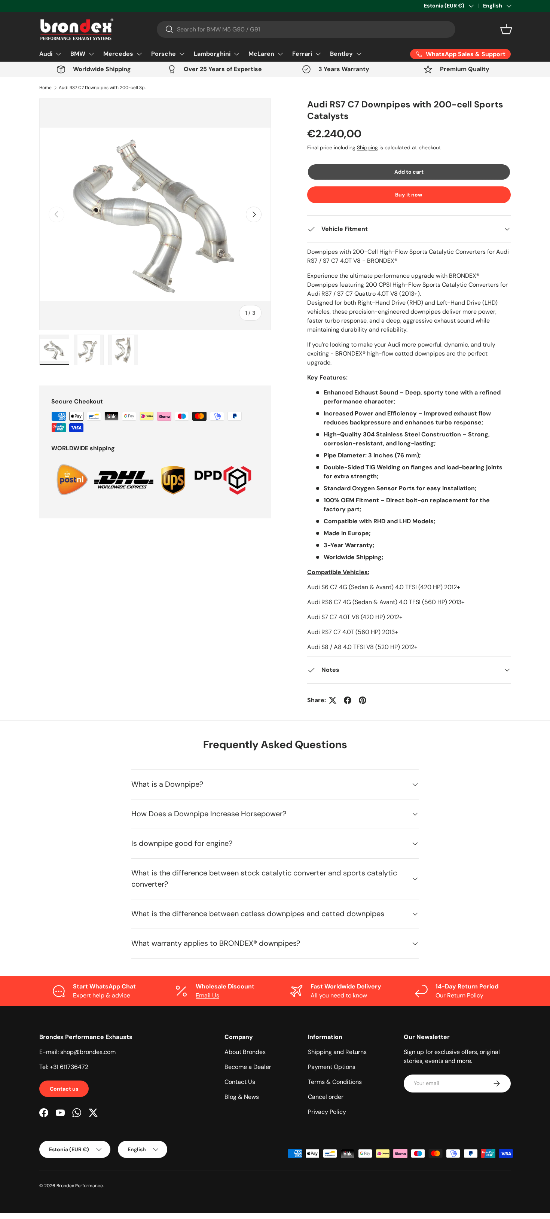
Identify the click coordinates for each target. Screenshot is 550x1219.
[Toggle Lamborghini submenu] (236, 53)
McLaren (261, 54)
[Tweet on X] (332, 700)
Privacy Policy (327, 1112)
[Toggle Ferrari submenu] (318, 53)
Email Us (207, 995)
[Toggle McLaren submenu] (280, 53)
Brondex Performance (79, 1186)
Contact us (64, 1088)
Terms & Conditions (335, 1082)
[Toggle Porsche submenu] (181, 53)
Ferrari (302, 54)
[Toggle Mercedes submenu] (139, 53)
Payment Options (331, 1067)
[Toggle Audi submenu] (58, 53)
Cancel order (325, 1097)
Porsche (163, 54)
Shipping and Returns (337, 1052)
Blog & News (241, 1097)
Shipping (367, 147)
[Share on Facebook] (347, 700)
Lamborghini (212, 54)
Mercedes (118, 54)
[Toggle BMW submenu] (91, 53)
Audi (45, 54)
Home (45, 88)
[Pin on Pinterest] (362, 700)
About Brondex (245, 1052)
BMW (77, 54)
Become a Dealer (247, 1067)
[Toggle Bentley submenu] (358, 53)
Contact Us (239, 1082)
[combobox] (306, 29)
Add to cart (409, 171)
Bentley (341, 54)
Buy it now (408, 194)
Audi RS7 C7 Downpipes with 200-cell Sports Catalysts (104, 88)
